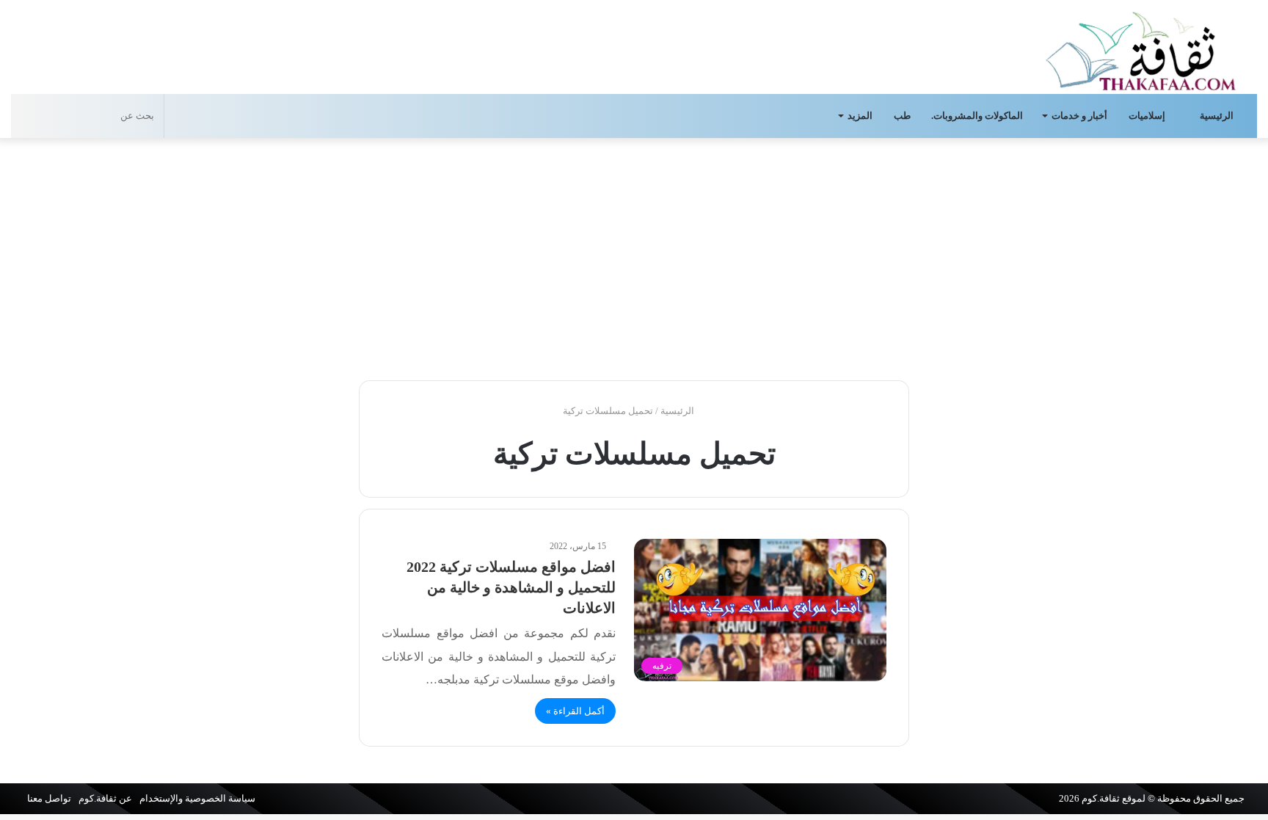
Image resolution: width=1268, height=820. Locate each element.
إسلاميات (1148, 115)
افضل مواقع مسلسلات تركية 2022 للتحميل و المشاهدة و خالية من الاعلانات (511, 587)
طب (902, 115)
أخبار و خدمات (1079, 115)
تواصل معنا (49, 798)
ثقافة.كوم (1101, 798)
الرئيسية (1218, 115)
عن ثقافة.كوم (105, 798)
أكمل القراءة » (575, 710)
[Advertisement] (634, 255)
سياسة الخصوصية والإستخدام (197, 798)
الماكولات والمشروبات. (977, 115)
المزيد (860, 115)
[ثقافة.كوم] (1141, 48)
